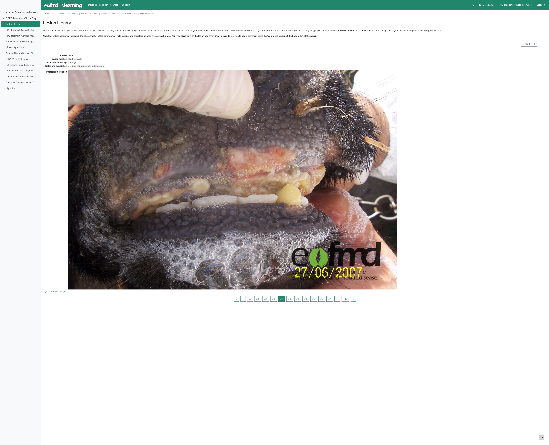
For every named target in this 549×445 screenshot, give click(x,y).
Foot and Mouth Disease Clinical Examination (21, 53)
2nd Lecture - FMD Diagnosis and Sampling (21, 70)
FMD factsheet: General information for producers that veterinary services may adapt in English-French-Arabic (21, 35)
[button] (295, 291)
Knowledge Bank (89, 13)
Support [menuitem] (126, 4)
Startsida (49, 13)
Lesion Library (13, 24)
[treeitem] (20, 12)
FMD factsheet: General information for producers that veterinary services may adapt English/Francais (21, 29)
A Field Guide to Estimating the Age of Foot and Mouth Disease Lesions (21, 41)
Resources (73, 13)
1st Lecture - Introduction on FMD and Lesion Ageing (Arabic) (21, 64)
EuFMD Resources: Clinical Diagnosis (22, 18)
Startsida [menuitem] (92, 4)
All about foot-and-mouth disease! (22, 12)
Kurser (61, 13)
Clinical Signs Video (15, 47)
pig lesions (11, 88)
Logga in (541, 4)
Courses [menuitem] (114, 4)
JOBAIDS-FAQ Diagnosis (17, 59)
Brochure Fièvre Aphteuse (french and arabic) (21, 82)
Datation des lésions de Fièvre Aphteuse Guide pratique (21, 76)
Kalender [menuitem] (103, 4)
